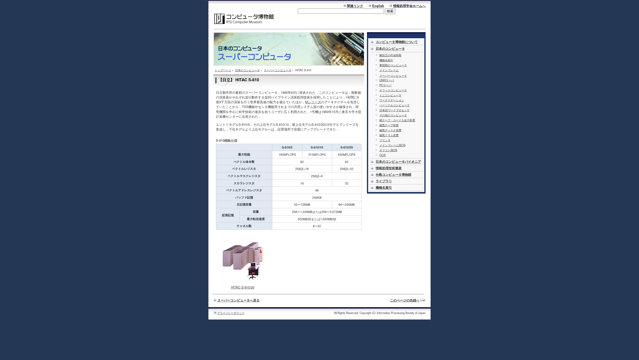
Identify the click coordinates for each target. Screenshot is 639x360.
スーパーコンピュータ (277, 70)
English (378, 6)
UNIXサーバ (386, 80)
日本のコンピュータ (247, 70)
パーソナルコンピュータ (394, 105)
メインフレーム (389, 70)
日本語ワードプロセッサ (394, 110)
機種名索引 (386, 60)
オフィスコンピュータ (393, 90)
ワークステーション (391, 100)
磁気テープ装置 (389, 125)
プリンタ (384, 140)
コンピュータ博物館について (397, 42)
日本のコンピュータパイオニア (398, 161)
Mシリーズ (313, 102)
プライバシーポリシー (231, 312)
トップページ (223, 70)
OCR (382, 155)
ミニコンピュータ (390, 95)
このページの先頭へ (404, 300)
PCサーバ (385, 85)
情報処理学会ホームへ (409, 6)
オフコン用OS (388, 150)
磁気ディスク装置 (390, 130)
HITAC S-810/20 (242, 287)
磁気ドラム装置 (389, 135)
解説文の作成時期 (390, 55)
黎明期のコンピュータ (393, 65)
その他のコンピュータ (393, 115)
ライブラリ (384, 181)
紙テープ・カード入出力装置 (397, 120)
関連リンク (355, 6)
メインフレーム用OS (392, 145)
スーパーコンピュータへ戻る (238, 300)
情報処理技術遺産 (389, 168)
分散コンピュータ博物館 (393, 174)
